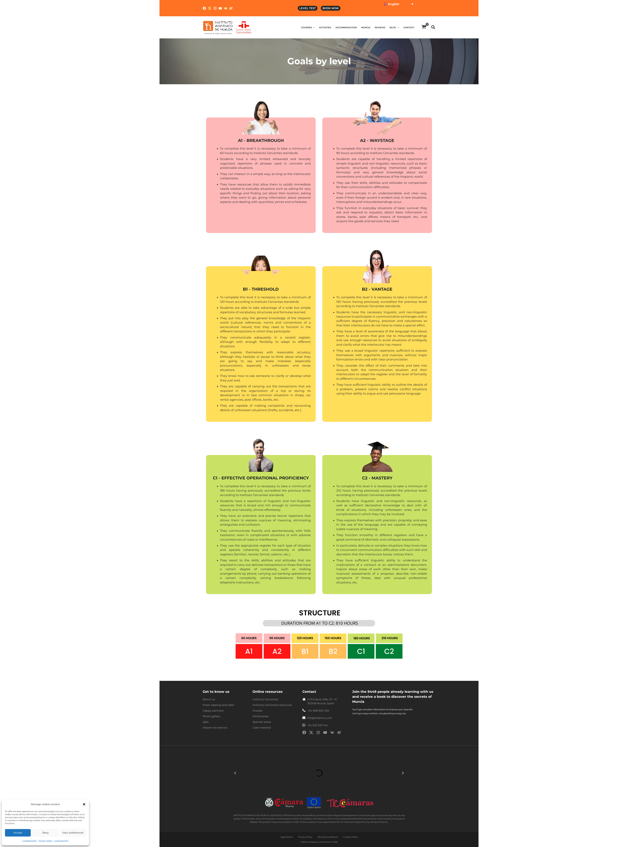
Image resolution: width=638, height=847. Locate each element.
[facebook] (304, 733)
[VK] (225, 8)
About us (209, 699)
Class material (262, 727)
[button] (84, 804)
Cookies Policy (29, 840)
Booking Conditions (328, 837)
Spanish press (262, 722)
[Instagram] (215, 8)
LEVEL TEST (307, 8)
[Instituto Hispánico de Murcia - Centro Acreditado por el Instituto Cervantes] (243, 27)
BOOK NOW (330, 8)
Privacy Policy (305, 837)
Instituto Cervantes (265, 699)
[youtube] (325, 733)
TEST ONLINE (392, 12)
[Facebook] (204, 8)
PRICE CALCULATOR (418, 12)
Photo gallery (211, 716)
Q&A (206, 722)
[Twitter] (209, 8)
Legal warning (61, 840)
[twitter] (311, 733)
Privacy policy (46, 840)
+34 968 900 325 (318, 710)
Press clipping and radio (218, 705)
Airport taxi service (215, 727)
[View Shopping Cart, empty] (424, 27)
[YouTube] (220, 8)
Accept (18, 832)
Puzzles (258, 710)
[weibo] (339, 733)
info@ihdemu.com (319, 718)
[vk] (332, 733)
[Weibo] (231, 8)
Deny (45, 832)
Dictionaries (260, 716)
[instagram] (318, 733)
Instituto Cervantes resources (272, 705)
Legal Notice (286, 837)
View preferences (72, 832)
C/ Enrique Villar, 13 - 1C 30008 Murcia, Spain (322, 701)
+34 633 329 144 (317, 725)
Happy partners (213, 710)
